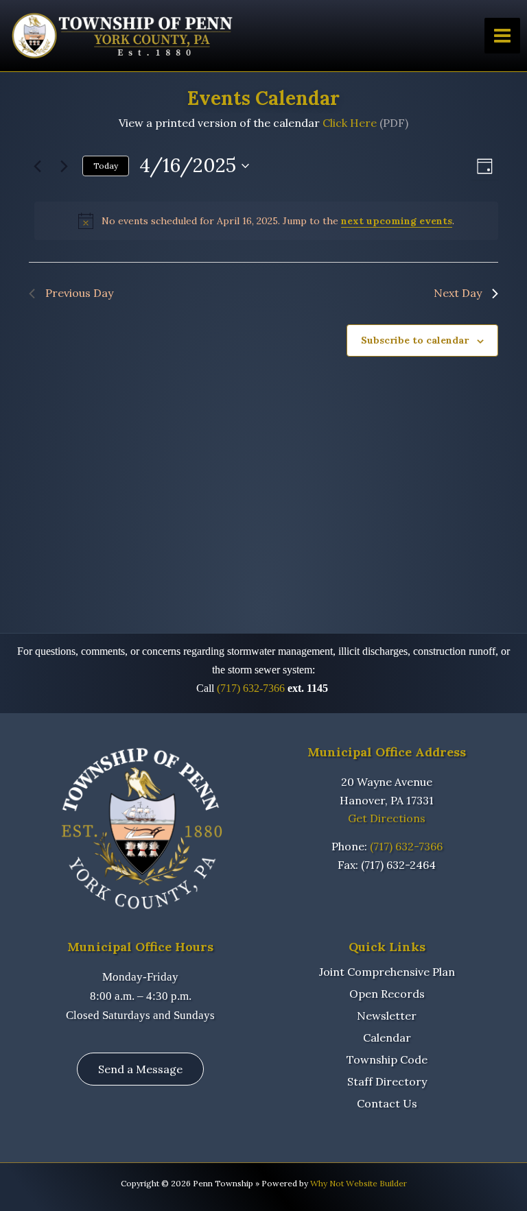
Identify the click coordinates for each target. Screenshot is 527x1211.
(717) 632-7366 (251, 688)
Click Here (350, 123)
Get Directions (386, 818)
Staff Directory (387, 1081)
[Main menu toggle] (502, 35)
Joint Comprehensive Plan (387, 972)
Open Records (387, 993)
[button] (140, 1069)
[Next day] (64, 166)
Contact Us (387, 1103)
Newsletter (387, 1015)
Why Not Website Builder (358, 1183)
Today (105, 165)
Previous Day (79, 293)
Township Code (387, 1059)
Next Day (458, 293)
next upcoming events (396, 221)
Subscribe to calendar (415, 340)
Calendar (387, 1037)
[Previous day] (37, 166)
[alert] (266, 221)
